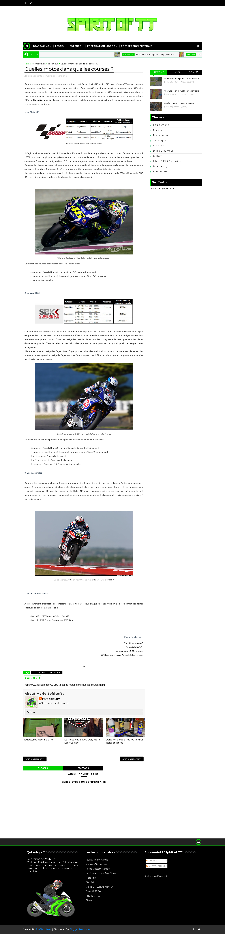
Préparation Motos (101, 46)
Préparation (160, 135)
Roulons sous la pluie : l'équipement (135, 54)
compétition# (39, 672)
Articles (152, 860)
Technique (53, 63)
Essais (59, 46)
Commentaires (156, 865)
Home (27, 63)
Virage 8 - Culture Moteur (99, 886)
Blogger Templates (79, 929)
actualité (159, 145)
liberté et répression (167, 161)
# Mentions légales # (155, 876)
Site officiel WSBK (134, 647)
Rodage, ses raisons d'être (38, 739)
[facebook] (25, 3)
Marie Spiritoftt (51, 698)
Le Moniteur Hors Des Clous (101, 873)
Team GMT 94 (93, 891)
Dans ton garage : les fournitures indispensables (124, 741)
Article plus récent (34, 759)
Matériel (171, 54)
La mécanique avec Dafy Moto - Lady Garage (82, 741)
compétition (39, 63)
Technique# (55, 672)
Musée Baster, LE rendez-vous (179, 103)
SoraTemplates (43, 929)
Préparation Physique (136, 46)
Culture (75, 46)
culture (158, 156)
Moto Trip (91, 877)
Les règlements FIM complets (128, 651)
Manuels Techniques (96, 864)
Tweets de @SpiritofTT (162, 188)
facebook (83, 768)
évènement (160, 171)
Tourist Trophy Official (97, 859)
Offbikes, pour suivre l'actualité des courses (122, 655)
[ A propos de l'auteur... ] (42, 859)
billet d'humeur (163, 150)
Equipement (108, 54)
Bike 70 (90, 882)
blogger (43, 768)
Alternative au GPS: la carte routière (196, 54)
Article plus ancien (131, 759)
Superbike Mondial (42, 100)
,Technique (61, 76)
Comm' (193, 72)
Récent (158, 72)
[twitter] (30, 3)
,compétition (49, 76)
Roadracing (40, 46)
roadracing (160, 166)
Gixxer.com (91, 900)
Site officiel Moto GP (133, 643)
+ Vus (176, 72)
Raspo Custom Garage (98, 868)
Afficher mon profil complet (54, 703)
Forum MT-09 (93, 895)
